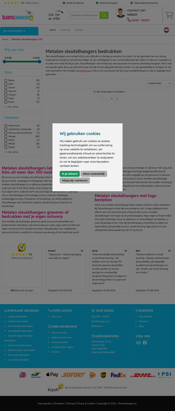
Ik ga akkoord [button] (69, 173)
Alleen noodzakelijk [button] (94, 173)
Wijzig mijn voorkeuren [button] (75, 180)
